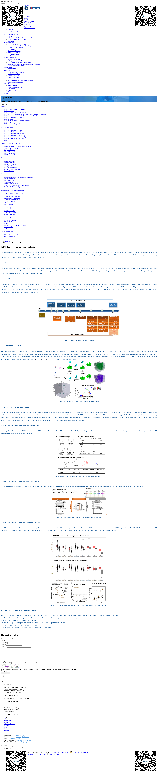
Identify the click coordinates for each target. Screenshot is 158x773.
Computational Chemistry (15, 82)
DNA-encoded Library (7, 127)
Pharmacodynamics (10, 220)
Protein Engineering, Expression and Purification (18, 146)
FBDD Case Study (9, 155)
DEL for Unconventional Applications (15, 109)
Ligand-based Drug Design (12, 198)
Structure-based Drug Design (12, 196)
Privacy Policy (42, 754)
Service (6, 722)
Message (3, 661)
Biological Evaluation (14, 54)
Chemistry (7, 70)
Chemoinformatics (9, 203)
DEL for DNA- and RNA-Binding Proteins (17, 120)
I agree (5, 671)
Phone (3, 644)
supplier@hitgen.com (25, 742)
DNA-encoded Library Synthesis (13, 132)
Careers (10, 33)
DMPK (6, 223)
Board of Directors (29, 21)
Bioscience (4, 174)
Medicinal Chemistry (14, 52)
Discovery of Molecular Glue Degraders (19, 62)
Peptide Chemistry (13, 75)
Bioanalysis (11, 92)
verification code (6, 663)
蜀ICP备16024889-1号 (61, 752)
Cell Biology (11, 88)
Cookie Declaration (54, 754)
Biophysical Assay (9, 151)
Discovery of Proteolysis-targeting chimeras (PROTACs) (24, 64)
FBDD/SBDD (8, 67)
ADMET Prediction (10, 201)
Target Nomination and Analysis (13, 193)
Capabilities (7, 241)
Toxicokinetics (8, 227)
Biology (6, 83)
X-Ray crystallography (11, 212)
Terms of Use (32, 754)
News (26, 19)
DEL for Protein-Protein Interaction (14, 117)
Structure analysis (9, 214)
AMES (6, 228)
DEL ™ (7, 140)
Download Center (13, 31)
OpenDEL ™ (12, 41)
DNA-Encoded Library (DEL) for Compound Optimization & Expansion (25, 114)
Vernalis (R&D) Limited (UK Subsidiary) (16, 704)
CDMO (10, 56)
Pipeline (6, 93)
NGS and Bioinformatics (15, 87)
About (26, 15)
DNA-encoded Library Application (14, 135)
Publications (11, 29)
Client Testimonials (29, 28)
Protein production (9, 211)
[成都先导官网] (32, 10)
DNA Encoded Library (11, 34)
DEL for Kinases (9, 111)
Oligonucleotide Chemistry (16, 47)
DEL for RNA (8, 119)
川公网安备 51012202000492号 (81, 752)
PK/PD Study (8, 222)
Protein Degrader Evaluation (16, 65)
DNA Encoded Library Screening (18, 39)
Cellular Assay (8, 182)
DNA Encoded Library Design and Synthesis (21, 38)
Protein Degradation (10, 57)
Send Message (5, 673)
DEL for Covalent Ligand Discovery (15, 112)
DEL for (10, 36)
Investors (27, 24)
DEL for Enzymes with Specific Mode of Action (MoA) (20, 116)
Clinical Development (7, 231)
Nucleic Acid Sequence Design (17, 44)
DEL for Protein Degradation (12, 124)
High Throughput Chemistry (16, 72)
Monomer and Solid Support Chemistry (19, 46)
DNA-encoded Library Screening (14, 133)
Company (4, 642)
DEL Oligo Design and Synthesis (14, 138)
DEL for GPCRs (9, 122)
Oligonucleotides (9, 42)
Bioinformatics (8, 204)
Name (3, 640)
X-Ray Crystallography (11, 148)
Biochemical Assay (9, 153)
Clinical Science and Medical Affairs (15, 235)
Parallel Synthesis (9, 162)
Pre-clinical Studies (13, 90)
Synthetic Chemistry (14, 74)
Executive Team (29, 23)
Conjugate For (12, 49)
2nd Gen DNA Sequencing (12, 187)
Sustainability (28, 26)
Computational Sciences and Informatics (12, 190)
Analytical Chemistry (10, 166)
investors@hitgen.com (22, 737)
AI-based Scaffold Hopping (12, 199)
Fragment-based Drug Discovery (10, 143)
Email (3, 646)
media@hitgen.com (14, 738)
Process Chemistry (13, 79)
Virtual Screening (9, 195)
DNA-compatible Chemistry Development (16, 137)
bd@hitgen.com (19, 735)
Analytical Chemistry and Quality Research (20, 80)
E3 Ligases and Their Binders (16, 61)
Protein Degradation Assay (12, 183)
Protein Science (12, 85)
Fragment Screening (10, 150)
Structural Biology (6, 208)
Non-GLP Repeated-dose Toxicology (15, 225)
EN (28, 5)
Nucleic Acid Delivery (14, 51)
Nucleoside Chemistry (10, 167)
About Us (27, 16)
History (26, 18)
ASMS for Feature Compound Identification (17, 185)
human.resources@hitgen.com (23, 740)
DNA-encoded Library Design (13, 130)
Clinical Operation (9, 236)
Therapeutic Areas (9, 724)
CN (25, 5)
